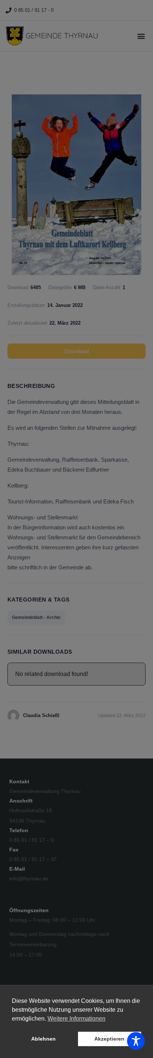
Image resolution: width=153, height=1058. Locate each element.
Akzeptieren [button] (109, 1039)
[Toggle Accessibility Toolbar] (136, 1041)
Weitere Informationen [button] (76, 1018)
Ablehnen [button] (43, 1039)
